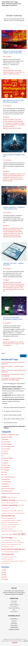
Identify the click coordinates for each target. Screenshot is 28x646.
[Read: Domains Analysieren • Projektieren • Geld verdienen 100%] (14, 195)
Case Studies (17, 70)
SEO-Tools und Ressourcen (10, 125)
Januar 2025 (4, 579)
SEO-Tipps (21, 123)
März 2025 (4, 577)
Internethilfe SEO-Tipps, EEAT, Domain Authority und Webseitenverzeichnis (11, 3)
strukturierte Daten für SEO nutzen (7, 546)
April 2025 (3, 574)
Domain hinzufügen (18, 121)
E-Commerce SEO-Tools (5, 508)
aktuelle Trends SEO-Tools (12, 497)
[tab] (14, 393)
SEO (23, 533)
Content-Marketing (9, 505)
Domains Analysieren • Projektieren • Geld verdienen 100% (14, 208)
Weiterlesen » (6, 68)
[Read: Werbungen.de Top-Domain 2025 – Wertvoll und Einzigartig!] (14, 88)
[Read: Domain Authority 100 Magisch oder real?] (14, 143)
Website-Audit (22, 561)
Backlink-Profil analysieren (21, 500)
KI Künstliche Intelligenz (7, 458)
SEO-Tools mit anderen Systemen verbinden (9, 544)
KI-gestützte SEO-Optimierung (7, 513)
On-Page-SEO (18, 520)
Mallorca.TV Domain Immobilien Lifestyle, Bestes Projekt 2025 (12, 52)
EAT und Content (5, 449)
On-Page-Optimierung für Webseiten (8, 520)
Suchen (3, 353)
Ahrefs (4, 497)
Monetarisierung (8, 516)
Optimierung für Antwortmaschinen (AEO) (9, 522)
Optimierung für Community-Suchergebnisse (10, 524)
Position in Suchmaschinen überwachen (9, 530)
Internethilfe (14, 601)
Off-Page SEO (5, 460)
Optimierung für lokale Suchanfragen (8, 526)
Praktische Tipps (5, 465)
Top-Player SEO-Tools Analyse (7, 559)
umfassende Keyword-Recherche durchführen (10, 561)
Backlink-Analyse (8, 500)
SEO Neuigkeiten (20, 286)
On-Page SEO (11, 286)
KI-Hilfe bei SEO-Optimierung (19, 513)
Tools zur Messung (14, 179)
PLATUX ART (15, 642)
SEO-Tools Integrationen (19, 542)
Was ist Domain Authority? (8, 488)
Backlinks (3, 502)
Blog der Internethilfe (8, 70)
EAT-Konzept (16, 72)
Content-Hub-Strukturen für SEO (12, 502)
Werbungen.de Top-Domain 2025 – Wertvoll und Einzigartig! (13, 101)
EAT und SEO (4, 451)
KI (15, 510)
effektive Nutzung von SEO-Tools (7, 510)
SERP (20, 544)
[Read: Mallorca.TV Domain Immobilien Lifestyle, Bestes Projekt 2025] (14, 39)
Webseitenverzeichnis (14, 74)
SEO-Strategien (14, 123)
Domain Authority (7, 72)
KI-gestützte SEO (19, 510)
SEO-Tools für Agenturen (6, 540)
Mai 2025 (3, 572)
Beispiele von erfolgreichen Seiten (11, 174)
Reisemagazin (14, 611)
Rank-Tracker (19, 530)
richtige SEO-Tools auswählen (7, 534)
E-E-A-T (12, 508)
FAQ (21, 72)
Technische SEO (7, 554)
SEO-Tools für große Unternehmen (7, 542)
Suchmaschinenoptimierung (13, 549)
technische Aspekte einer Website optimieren (9, 551)
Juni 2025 (3, 570)
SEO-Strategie (6, 538)
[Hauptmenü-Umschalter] (24, 3)
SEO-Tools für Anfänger (15, 540)
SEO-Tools (20, 287)
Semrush (17, 534)
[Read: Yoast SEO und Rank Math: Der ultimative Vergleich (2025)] (14, 305)
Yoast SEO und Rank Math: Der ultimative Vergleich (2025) (12, 318)
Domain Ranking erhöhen (14, 175)
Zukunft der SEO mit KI (5, 563)
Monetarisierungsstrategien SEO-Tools (8, 518)
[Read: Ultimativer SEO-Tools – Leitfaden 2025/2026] (14, 251)
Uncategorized (5, 486)
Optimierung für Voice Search (7, 528)
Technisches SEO (5, 479)
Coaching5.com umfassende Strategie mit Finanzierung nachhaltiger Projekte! (12, 379)
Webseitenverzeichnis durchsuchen (12, 128)
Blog (14, 610)
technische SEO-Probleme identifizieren (8, 557)
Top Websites (21, 125)
